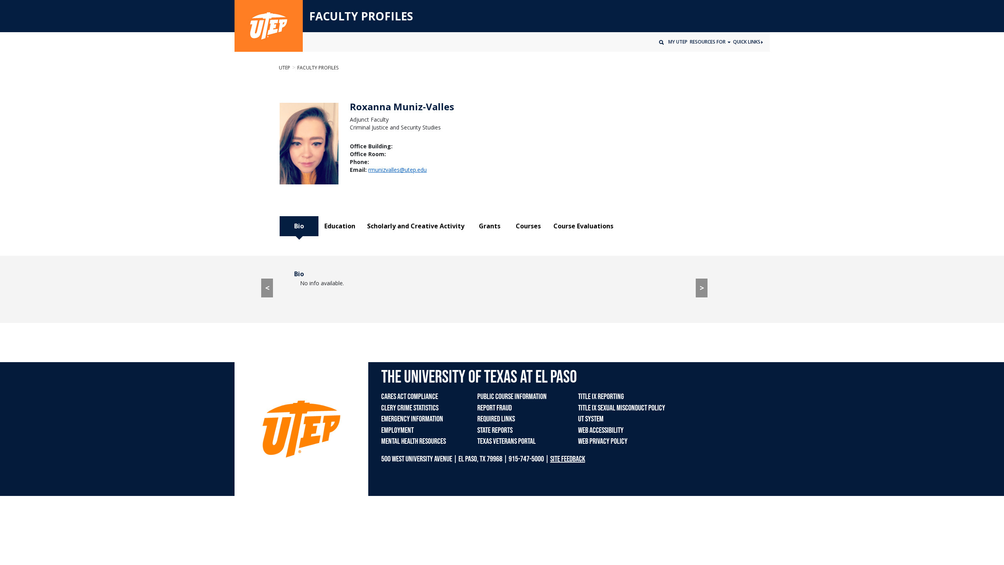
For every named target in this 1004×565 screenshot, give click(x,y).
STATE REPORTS (495, 430)
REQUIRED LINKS (496, 419)
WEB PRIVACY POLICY (603, 441)
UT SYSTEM (591, 419)
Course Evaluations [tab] (583, 226)
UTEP (284, 67)
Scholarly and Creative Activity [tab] (415, 226)
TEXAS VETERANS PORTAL (506, 441)
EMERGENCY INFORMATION (412, 419)
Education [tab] (339, 226)
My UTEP (678, 41)
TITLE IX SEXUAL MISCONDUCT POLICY (621, 408)
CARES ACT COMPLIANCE (409, 396)
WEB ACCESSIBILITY (601, 430)
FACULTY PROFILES (361, 16)
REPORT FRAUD (494, 408)
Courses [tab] (528, 226)
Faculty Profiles (317, 67)
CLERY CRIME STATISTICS (409, 408)
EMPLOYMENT (397, 430)
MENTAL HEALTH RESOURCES (413, 441)
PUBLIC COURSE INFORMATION (512, 396)
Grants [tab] (489, 226)
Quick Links (746, 41)
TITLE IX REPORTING (601, 396)
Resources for (708, 41)
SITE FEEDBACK (567, 459)
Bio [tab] (299, 226)
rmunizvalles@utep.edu (397, 169)
